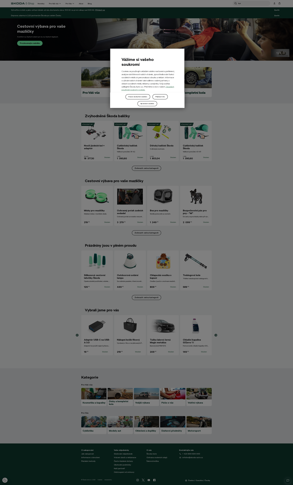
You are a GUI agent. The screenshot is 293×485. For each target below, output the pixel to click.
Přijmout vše (160, 97)
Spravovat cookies (147, 103)
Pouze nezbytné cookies (137, 97)
